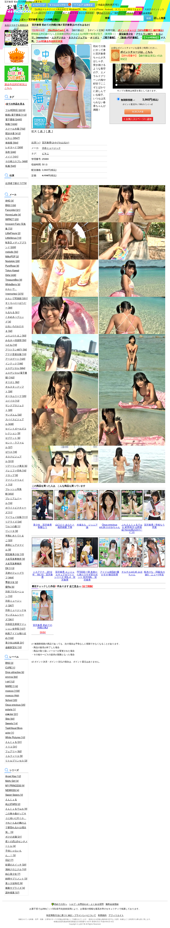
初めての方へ (105, 12)
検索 (107, 17)
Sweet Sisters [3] (14, 794)
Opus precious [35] (15, 704)
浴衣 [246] (10, 152)
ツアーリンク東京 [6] (16, 465)
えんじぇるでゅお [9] (16, 808)
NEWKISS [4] (12, 790)
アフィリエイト (116, 915)
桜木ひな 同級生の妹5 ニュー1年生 (154, 573)
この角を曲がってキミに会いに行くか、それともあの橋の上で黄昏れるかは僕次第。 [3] (15, 823)
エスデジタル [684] (15, 368)
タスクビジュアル (78, 37)
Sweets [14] (11, 723)
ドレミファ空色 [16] (15, 470)
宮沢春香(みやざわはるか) (55, 142)
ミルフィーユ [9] (14, 756)
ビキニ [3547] (12, 138)
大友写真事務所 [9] (15, 558)
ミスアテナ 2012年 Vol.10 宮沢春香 (42, 574)
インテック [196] (14, 363)
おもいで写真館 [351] (16, 298)
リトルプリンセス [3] (16, 760)
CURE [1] (10, 667)
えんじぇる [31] (13, 742)
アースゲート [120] (15, 358)
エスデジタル (59, 37)
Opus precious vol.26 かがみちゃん (109, 526)
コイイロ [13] (12, 400)
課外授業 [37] (12, 892)
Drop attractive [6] (14, 672)
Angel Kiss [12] (13, 776)
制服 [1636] (11, 124)
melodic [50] (11, 251)
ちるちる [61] (12, 312)
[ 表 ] (41, 131)
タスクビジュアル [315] (13, 459)
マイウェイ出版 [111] (16, 517)
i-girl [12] (9, 681)
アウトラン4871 (144, 33)
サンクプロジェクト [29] (14, 408)
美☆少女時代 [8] (14, 883)
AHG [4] (9, 200)
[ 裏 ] (49, 131)
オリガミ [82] (12, 382)
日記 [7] (9, 860)
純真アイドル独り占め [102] (15, 636)
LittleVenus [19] (13, 237)
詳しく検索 (160, 17)
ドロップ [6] (11, 475)
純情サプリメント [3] (16, 878)
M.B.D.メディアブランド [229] (15, 245)
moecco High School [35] (12, 698)
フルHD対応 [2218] (15, 110)
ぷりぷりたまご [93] (15, 335)
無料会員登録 (145, 12)
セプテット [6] (12, 437)
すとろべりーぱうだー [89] (15, 305)
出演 (35, 142)
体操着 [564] (11, 142)
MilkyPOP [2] (12, 256)
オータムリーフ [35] (15, 396)
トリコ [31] (11, 746)
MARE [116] (11, 686)
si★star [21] (11, 714)
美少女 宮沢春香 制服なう (42, 526)
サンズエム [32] (13, 414)
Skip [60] (9, 718)
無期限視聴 (128, 99)
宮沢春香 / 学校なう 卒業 (154, 526)
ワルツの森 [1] (12, 526)
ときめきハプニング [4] (14, 319)
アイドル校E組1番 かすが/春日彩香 (109, 573)
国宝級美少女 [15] (14, 554)
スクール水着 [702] (15, 128)
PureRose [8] (12, 265)
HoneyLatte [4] (13, 214)
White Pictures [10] (15, 737)
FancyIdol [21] (12, 210)
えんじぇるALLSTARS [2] (12, 802)
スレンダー (20, 19)
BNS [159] (10, 205)
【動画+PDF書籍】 (129, 37)
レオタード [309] (14, 147)
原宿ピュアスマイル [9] (14, 547)
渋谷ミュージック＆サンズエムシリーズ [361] (15, 614)
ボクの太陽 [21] (13, 836)
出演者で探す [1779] (16, 183)
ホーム (7, 19)
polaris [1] (10, 709)
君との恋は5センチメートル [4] (16, 844)
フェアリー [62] (13, 751)
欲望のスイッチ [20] (15, 864)
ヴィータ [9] (11, 531)
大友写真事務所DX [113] (13, 566)
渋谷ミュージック (51, 148)
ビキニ (45, 153)
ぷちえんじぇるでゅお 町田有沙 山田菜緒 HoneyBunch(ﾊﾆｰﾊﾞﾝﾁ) (132, 528)
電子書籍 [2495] (13, 119)
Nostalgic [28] (12, 261)
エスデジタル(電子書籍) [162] (16, 375)
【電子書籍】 (109, 37)
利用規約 (102, 915)
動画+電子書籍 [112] (16, 114)
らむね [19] (11, 344)
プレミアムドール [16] (13, 501)
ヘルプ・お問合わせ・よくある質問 (86, 904)
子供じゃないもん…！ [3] (13, 853)
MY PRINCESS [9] (14, 785)
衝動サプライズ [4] (15, 887)
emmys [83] (11, 676)
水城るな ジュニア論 (87, 526)
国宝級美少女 (126, 33)
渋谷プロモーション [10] (14, 594)
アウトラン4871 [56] (16, 349)
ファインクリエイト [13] (14, 482)
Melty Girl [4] (12, 780)
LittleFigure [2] (12, 233)
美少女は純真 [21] (14, 642)
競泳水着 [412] (13, 133)
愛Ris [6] (9, 586)
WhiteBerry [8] (12, 284)
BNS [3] (9, 662)
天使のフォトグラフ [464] (14, 575)
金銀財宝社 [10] (13, 647)
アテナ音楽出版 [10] (15, 354)
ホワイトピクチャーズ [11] (15, 510)
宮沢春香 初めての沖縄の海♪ (42, 626)
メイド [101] (11, 156)
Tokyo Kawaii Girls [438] (12, 273)
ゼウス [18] (11, 451)
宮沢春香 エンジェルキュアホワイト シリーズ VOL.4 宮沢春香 (64, 575)
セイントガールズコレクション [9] (15, 431)
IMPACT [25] (12, 219)
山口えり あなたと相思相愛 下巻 (65, 526)
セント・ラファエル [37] (14, 445)
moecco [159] (12, 690)
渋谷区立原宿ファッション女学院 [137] (15, 626)
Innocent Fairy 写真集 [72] (15, 226)
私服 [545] (10, 165)
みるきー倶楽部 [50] (15, 340)
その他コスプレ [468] (16, 161)
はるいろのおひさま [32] (14, 328)
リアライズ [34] (13, 521)
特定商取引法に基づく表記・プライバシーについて (71, 915)
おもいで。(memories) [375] (14, 291)
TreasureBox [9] (13, 279)
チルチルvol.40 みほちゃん (132, 573)
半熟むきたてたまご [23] (14, 538)
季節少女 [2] (11, 582)
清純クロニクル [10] (15, 869)
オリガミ (94, 37)
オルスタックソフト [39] (14, 389)
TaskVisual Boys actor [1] (13, 730)
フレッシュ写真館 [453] (13, 491)
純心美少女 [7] (12, 873)
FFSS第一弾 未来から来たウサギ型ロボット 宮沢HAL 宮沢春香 (87, 575)
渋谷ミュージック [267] (13, 603)
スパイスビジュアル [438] (14, 422)
